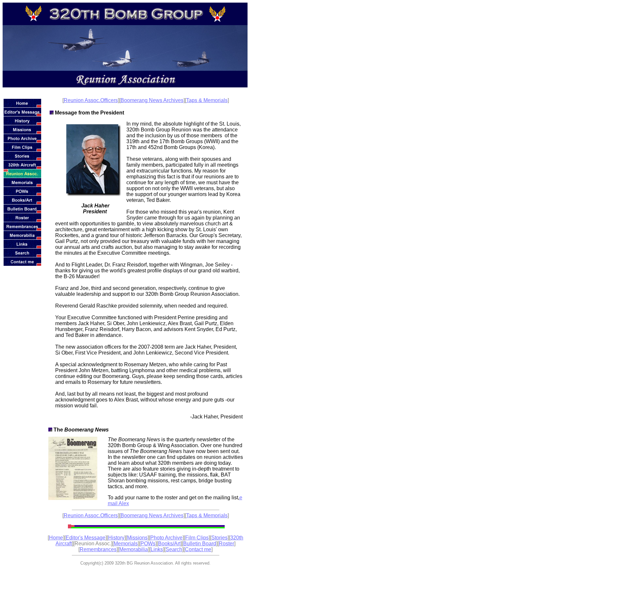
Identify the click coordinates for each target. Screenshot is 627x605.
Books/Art (169, 543)
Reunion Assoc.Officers (91, 100)
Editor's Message (85, 537)
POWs (147, 543)
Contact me (198, 549)
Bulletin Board (199, 543)
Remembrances (98, 549)
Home (56, 537)
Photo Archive (166, 537)
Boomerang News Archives (152, 100)
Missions (137, 537)
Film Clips (197, 537)
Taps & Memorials (207, 100)
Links (157, 549)
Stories (219, 537)
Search (174, 549)
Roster (226, 543)
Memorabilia (133, 549)
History (116, 537)
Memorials (126, 543)
